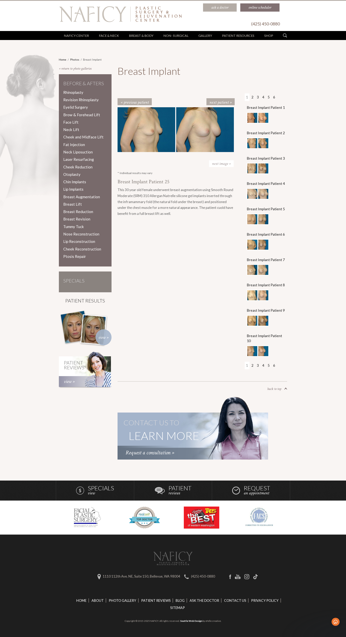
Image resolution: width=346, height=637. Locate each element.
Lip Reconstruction (79, 241)
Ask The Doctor (204, 600)
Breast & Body (141, 35)
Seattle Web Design (191, 620)
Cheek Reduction (78, 167)
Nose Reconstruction (81, 234)
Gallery (205, 35)
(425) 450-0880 (203, 576)
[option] (147, 129)
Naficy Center (76, 35)
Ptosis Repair (74, 256)
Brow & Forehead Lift (81, 114)
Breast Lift (72, 204)
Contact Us (235, 600)
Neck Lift (71, 129)
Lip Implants (73, 189)
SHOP (268, 35)
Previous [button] (133, 163)
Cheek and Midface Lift (83, 137)
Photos (74, 59)
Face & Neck (109, 35)
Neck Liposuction (78, 152)
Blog (180, 600)
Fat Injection (74, 144)
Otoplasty (71, 174)
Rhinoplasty (73, 92)
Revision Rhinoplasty (81, 99)
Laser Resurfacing (78, 159)
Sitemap (177, 608)
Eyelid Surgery (75, 107)
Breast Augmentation (81, 196)
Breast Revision (76, 219)
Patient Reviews (156, 600)
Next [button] (221, 163)
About (98, 600)
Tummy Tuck (73, 226)
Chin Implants (74, 181)
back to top (274, 389)
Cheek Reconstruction (82, 249)
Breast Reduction (78, 211)
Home (62, 59)
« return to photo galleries (75, 68)
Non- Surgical (175, 35)
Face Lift (70, 122)
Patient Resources (238, 35)
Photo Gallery (122, 600)
